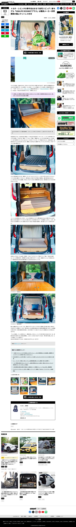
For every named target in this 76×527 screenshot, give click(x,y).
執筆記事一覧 (23, 418)
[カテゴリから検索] (66, 141)
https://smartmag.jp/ (28, 414)
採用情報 (36, 516)
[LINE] (5, 36)
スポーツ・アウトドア (64, 4)
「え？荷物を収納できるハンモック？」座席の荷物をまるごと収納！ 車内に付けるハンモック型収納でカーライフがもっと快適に (9, 494)
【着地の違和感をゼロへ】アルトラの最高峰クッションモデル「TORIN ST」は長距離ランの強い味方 (68, 107)
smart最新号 (33, 1)
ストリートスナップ (53, 1)
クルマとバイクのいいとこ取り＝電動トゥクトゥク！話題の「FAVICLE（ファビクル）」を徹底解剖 (46, 493)
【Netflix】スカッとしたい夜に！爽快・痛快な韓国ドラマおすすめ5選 (68, 99)
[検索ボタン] (73, 1)
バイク (46, 464)
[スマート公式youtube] (70, 8)
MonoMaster (66, 521)
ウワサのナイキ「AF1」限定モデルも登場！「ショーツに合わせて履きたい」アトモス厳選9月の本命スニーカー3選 (70, 75)
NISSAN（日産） (4, 469)
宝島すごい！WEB (7, 523)
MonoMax (57, 521)
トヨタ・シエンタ (27, 89)
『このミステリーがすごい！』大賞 (18, 523)
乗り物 (44, 4)
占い (34, 4)
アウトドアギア (41, 464)
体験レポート (14, 469)
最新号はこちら (66, 44)
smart (61, 521)
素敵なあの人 (29, 521)
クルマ (12, 426)
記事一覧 (39, 1)
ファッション (21, 4)
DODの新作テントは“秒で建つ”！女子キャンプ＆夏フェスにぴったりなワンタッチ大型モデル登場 (46, 458)
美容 (26, 4)
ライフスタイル (56, 4)
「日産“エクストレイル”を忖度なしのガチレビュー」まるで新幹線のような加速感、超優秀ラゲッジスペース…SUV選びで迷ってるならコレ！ (9, 462)
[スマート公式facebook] (58, 8)
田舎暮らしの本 (72, 521)
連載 (6, 466)
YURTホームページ (17, 343)
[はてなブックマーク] (5, 30)
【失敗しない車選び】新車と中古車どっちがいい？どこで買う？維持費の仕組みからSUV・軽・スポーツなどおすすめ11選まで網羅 (33, 94)
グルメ (40, 4)
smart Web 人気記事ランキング (66, 113)
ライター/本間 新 (51, 17)
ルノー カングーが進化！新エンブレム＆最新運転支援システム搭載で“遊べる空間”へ (31, 361)
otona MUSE (49, 521)
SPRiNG (44, 521)
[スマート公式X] (61, 8)
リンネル (34, 521)
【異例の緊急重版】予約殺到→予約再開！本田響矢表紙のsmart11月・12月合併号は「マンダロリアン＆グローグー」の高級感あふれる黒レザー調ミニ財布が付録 (68, 92)
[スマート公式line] (73, 8)
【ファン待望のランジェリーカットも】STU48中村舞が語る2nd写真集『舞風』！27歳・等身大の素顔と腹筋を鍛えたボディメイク (68, 85)
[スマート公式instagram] (64, 8)
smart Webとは (16, 516)
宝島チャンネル (5, 521)
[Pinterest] (5, 33)
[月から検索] (66, 144)
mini (25, 521)
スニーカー (30, 4)
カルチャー (49, 4)
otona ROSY (39, 521)
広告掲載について (59, 516)
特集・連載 (72, 4)
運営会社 (30, 516)
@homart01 (24, 411)
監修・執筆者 (23, 516)
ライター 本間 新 (24, 405)
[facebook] (5, 24)
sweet (22, 521)
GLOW (53, 521)
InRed (11, 521)
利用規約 (52, 516)
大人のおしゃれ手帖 (16, 521)
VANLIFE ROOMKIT (44, 89)
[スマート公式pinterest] (67, 8)
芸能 (37, 4)
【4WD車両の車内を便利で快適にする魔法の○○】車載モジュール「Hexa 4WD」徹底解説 (32, 367)
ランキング (45, 1)
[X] (5, 27)
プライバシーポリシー (44, 516)
